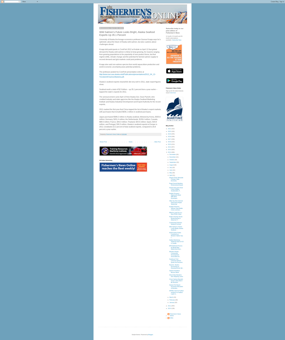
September (172, 162)
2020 (169, 131)
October (172, 160)
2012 (169, 152)
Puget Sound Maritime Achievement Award (176, 184)
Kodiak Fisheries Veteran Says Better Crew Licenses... (176, 208)
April (171, 175)
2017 (169, 139)
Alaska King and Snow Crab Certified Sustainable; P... (176, 189)
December (172, 154)
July (170, 167)
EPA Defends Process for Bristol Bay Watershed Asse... (175, 247)
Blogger (150, 334)
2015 (169, 144)
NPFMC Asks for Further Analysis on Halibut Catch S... (176, 292)
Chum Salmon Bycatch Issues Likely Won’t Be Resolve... (176, 280)
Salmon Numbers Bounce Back (174, 271)
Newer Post (103, 142)
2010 (169, 308)
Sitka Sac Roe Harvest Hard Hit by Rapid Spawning (176, 202)
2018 (169, 136)
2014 (169, 147)
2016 (169, 142)
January (172, 302)
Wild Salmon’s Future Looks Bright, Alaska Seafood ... (176, 228)
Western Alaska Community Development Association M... (174, 254)
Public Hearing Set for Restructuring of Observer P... (175, 218)
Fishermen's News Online (175, 314)
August (171, 165)
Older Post (157, 142)
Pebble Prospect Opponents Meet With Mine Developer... (175, 196)
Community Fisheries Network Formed (175, 223)
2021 (169, 129)
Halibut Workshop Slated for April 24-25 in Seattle (176, 241)
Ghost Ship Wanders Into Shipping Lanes (176, 275)
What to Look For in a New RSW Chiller (175, 213)
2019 (169, 134)
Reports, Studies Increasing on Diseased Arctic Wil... (176, 266)
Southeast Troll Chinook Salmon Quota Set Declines (176, 260)
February (172, 300)
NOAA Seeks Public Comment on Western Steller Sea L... (176, 235)
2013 (169, 149)
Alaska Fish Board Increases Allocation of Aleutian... (176, 286)
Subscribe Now (176, 40)
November (172, 157)
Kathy (171, 318)
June (171, 170)
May (170, 173)
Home (130, 142)
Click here (173, 93)
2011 (169, 306)
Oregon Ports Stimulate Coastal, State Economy (176, 179)
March (171, 297)
